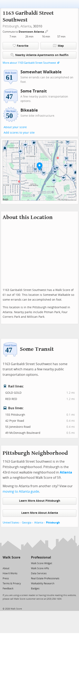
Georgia (26, 522)
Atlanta (25, 26)
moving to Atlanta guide (21, 491)
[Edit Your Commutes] (47, 31)
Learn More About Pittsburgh (39, 501)
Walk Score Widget (41, 563)
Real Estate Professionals (45, 578)
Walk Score (11, 557)
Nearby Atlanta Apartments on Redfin (41, 55)
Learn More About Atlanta (39, 513)
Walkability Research (42, 583)
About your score (15, 127)
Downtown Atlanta (32, 31)
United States (11, 522)
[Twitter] (5, 563)
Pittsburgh (53, 522)
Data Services (39, 573)
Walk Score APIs (40, 568)
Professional (41, 557)
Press (6, 578)
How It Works (10, 573)
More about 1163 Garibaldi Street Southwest (29, 62)
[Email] (17, 563)
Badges (35, 588)
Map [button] (61, 46)
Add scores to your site (19, 132)
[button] (39, 166)
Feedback (8, 588)
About (6, 568)
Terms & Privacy (12, 583)
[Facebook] (11, 563)
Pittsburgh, (11, 26)
